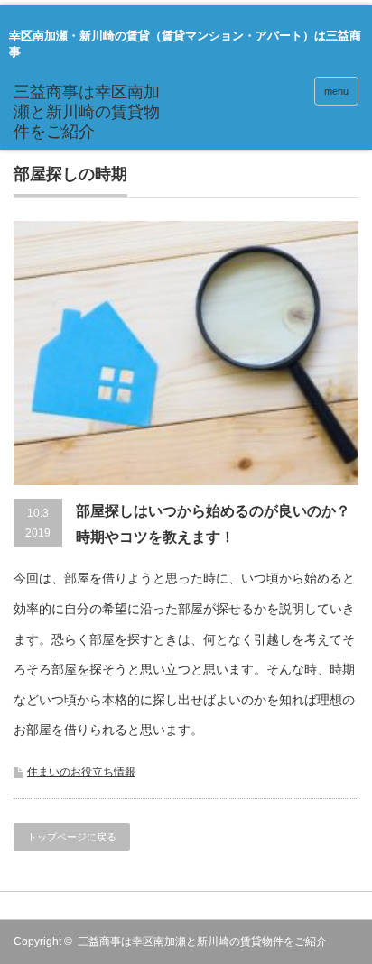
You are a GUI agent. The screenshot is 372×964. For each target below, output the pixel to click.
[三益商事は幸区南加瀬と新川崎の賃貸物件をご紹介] (88, 112)
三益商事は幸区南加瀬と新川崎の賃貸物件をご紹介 (202, 941)
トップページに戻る (71, 836)
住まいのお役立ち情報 (81, 772)
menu (336, 91)
